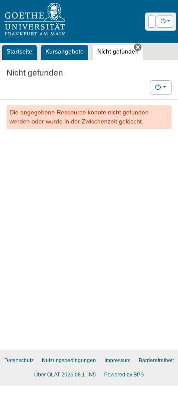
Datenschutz (19, 360)
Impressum (117, 360)
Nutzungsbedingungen (69, 360)
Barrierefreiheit (156, 360)
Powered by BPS (124, 375)
